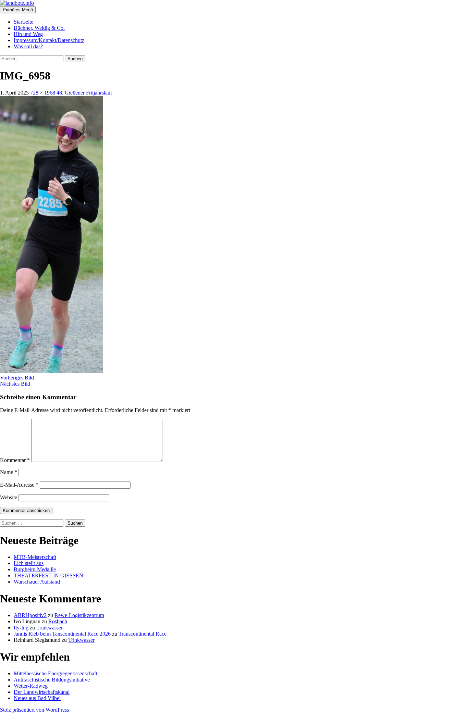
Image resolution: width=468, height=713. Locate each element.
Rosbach (57, 621)
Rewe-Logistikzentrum (79, 615)
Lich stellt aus (29, 563)
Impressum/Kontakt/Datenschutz (49, 40)
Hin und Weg (28, 34)
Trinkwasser (49, 627)
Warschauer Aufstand (37, 582)
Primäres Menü (18, 9)
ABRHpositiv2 (30, 615)
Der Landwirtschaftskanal (42, 692)
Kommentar (15, 460)
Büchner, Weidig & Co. (39, 28)
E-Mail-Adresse (19, 485)
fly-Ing (21, 627)
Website (8, 497)
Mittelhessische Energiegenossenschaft (55, 673)
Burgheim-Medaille (35, 569)
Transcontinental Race (143, 634)
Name (8, 472)
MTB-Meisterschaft (35, 557)
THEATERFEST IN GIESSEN (48, 575)
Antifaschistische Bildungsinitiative (52, 680)
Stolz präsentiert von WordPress (34, 710)
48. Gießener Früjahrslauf (84, 93)
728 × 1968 (42, 93)
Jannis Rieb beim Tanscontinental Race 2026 (62, 634)
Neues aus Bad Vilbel (37, 698)
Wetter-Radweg (31, 686)
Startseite (23, 22)
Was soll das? (28, 46)
